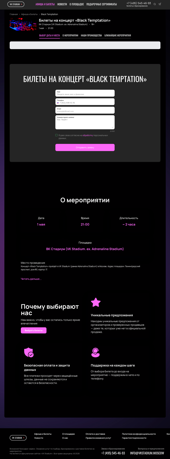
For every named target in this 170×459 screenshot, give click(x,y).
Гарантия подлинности (134, 437)
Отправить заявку (85, 147)
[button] (58, 103)
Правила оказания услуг (98, 437)
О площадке (77, 4)
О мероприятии (70, 35)
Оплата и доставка (95, 433)
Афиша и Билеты (45, 4)
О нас (65, 437)
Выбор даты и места (49, 35)
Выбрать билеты (33, 330)
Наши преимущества (91, 35)
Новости (62, 4)
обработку (88, 135)
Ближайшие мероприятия (118, 35)
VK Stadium (15, 4)
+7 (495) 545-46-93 (139, 3)
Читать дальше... (31, 279)
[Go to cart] (160, 4)
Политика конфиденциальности (139, 433)
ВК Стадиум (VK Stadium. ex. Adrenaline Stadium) (63, 24)
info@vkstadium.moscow (147, 453)
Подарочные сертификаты (101, 4)
